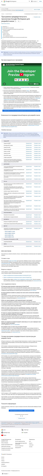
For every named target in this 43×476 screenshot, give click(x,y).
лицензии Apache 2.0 (17, 423)
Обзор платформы (4, 442)
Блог (30, 441)
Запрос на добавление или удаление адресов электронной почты (17, 275)
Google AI (3, 464)
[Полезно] (39, 14)
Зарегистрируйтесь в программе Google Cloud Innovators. (21, 410)
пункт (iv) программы (15, 324)
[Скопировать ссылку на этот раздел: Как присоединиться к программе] (24, 60)
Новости (30, 443)
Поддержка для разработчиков (7, 448)
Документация (29, 143)
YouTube (30, 446)
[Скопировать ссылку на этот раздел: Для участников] (12, 251)
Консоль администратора (20, 441)
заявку (27, 90)
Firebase (2, 460)
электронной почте (37, 280)
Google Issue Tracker (12, 260)
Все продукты (3, 466)
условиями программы (25, 87)
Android (2, 457)
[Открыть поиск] (29, 1)
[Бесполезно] (41, 14)
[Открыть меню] (2, 1)
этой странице (33, 290)
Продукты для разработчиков (6, 444)
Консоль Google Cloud (19, 445)
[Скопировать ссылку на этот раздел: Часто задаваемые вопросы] (17, 284)
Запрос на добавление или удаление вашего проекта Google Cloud (17, 277)
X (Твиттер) (31, 444)
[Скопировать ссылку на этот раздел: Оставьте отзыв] (11, 258)
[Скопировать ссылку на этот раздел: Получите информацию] (17, 404)
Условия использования (5, 470)
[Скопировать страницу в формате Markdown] (19, 21)
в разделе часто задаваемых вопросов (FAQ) (22, 279)
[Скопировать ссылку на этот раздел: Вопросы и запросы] (13, 269)
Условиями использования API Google (9, 353)
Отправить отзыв (37, 16)
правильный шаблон (5, 330)
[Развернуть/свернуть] (8, 26)
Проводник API (18, 447)
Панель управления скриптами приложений (21, 443)
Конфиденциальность (15, 470)
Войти (40, 1)
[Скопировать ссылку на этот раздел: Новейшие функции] (12, 130)
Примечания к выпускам (5, 446)
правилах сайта (35, 423)
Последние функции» (5, 263)
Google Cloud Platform (5, 462)
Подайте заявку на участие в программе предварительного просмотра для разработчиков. (21, 110)
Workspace (13, 1)
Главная (3, 5)
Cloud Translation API (19, 10)
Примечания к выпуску (5, 23)
